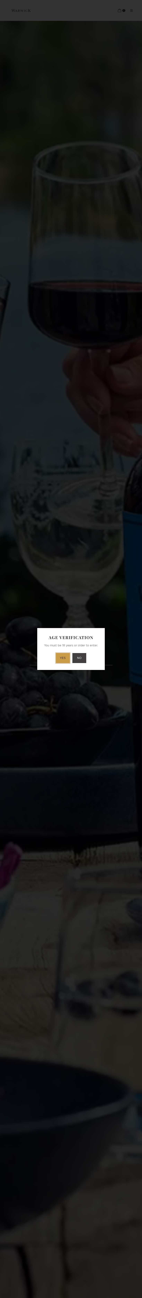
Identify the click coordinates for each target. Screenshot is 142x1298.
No (79, 658)
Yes (63, 658)
